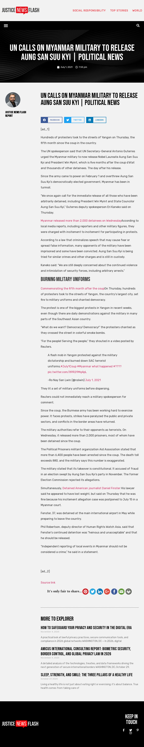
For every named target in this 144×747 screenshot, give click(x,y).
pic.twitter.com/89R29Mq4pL (67, 372)
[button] (6, 25)
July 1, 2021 (93, 380)
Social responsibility (89, 10)
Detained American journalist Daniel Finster (91, 488)
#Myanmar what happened (95, 366)
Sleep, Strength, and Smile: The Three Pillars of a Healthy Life (87, 674)
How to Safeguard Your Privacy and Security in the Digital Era (86, 627)
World (137, 10)
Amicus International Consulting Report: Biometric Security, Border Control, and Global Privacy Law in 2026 (86, 651)
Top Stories (119, 10)
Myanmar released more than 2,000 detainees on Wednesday (81, 220)
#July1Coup (68, 366)
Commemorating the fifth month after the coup (72, 288)
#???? (117, 366)
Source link (48, 582)
